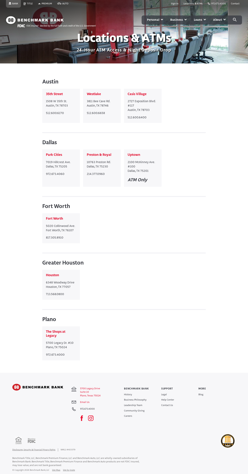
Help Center (167, 400)
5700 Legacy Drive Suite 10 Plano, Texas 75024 (90, 392)
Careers (128, 416)
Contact (235, 4)
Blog (200, 394)
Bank (16, 5)
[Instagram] (92, 418)
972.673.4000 (218, 4)
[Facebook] (83, 418)
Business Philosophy (135, 400)
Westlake (94, 94)
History (128, 394)
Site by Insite (69, 470)
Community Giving (134, 411)
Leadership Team (133, 405)
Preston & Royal (99, 155)
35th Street (54, 94)
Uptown (134, 155)
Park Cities (54, 155)
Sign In (174, 4)
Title (31, 5)
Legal (164, 394)
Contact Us (167, 405)
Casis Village (137, 94)
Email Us (85, 402)
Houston (52, 275)
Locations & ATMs (193, 4)
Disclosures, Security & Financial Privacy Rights (33, 450)
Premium (48, 5)
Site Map (56, 470)
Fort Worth (54, 218)
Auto (66, 5)
